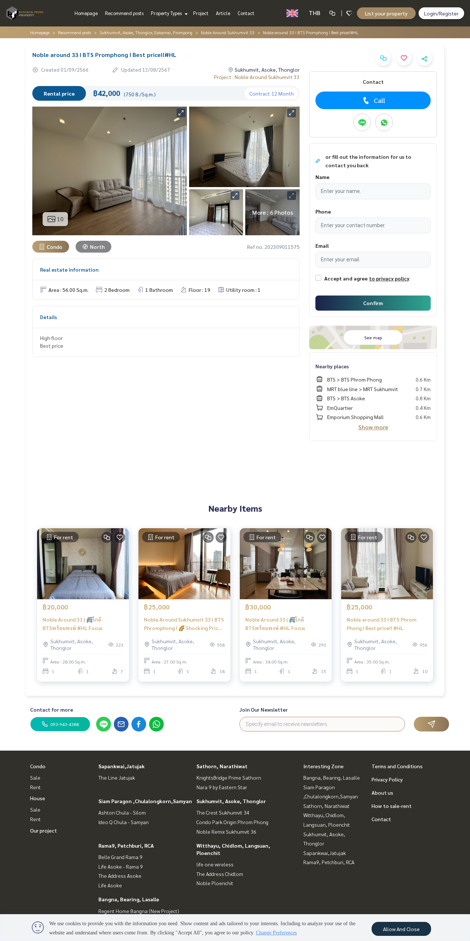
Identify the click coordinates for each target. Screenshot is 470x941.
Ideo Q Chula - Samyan (123, 822)
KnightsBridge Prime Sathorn (228, 777)
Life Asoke (110, 885)
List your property (386, 13)
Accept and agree (346, 278)
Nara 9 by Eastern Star (221, 787)
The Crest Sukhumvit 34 (222, 812)
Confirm (373, 303)
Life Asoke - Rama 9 (120, 866)
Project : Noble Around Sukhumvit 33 (257, 77)
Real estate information (69, 269)
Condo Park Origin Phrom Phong (232, 822)
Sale (35, 777)
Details (48, 317)
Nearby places (332, 366)
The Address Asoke (119, 875)
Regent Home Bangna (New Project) (138, 911)
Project (201, 13)
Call (379, 100)
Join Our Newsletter (263, 709)
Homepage (86, 13)
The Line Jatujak (116, 777)
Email (322, 245)
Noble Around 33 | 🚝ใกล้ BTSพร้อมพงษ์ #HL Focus (72, 623)
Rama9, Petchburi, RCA (126, 845)
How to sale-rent (392, 805)
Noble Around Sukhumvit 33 (227, 32)
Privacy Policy (387, 779)
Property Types (167, 13)
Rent (35, 787)
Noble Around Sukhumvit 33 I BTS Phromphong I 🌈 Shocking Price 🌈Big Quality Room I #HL (184, 624)
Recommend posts (124, 13)
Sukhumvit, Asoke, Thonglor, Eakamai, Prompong (146, 32)
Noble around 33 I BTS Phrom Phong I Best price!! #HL (381, 623)
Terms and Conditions (397, 766)
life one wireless (215, 864)
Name (322, 176)
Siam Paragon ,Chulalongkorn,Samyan (145, 801)
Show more (373, 427)
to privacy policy (389, 278)
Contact (246, 13)
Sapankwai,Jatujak (121, 766)
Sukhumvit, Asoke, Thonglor (231, 801)
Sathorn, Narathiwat (221, 766)
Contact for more (51, 709)
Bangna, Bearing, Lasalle (128, 899)
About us (382, 792)
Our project (43, 830)
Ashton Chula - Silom (122, 812)
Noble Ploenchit (214, 883)
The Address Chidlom (219, 873)
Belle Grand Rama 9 (120, 857)
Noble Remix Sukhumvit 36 (226, 831)
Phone (323, 211)
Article (223, 13)
